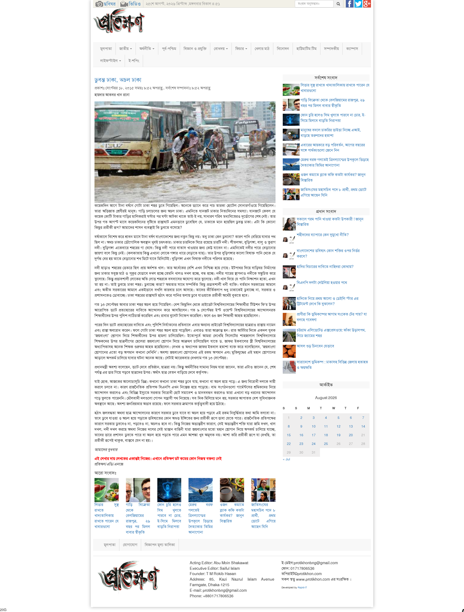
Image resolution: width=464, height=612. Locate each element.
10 (314, 426)
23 (301, 444)
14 (363, 426)
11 (326, 426)
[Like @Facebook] (350, 4)
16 (301, 435)
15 (289, 435)
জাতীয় (124, 48)
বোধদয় (219, 48)
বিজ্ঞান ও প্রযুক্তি (195, 48)
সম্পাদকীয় (331, 48)
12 (339, 426)
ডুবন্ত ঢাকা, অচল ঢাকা (117, 80)
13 (351, 426)
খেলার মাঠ (262, 48)
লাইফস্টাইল (109, 60)
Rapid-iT (302, 587)
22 (289, 444)
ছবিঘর (110, 4)
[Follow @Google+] (367, 4)
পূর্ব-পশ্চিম (169, 48)
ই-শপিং (134, 60)
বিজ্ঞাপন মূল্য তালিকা (160, 544)
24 (314, 444)
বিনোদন (283, 48)
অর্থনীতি (145, 48)
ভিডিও (135, 4)
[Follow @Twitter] (358, 4)
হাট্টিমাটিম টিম (307, 48)
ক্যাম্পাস (352, 48)
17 (314, 435)
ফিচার (240, 48)
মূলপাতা (106, 48)
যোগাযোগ (130, 544)
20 (351, 435)
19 (339, 435)
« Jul (286, 459)
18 (326, 435)
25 (326, 444)
